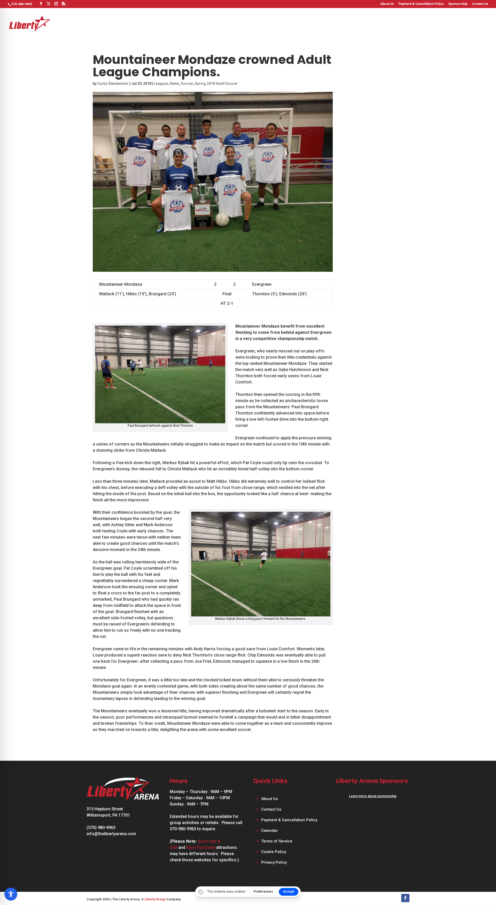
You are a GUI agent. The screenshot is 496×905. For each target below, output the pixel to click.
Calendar (439, 23)
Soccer (187, 83)
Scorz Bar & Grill (408, 23)
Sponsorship (457, 4)
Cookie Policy (273, 851)
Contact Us (480, 4)
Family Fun (370, 23)
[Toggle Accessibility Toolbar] (11, 894)
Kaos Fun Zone (200, 847)
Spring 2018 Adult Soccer (216, 83)
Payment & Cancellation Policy (421, 4)
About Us (387, 4)
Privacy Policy (274, 862)
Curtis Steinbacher (113, 83)
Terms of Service (276, 841)
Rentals (340, 23)
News (174, 83)
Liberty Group (154, 899)
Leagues (312, 23)
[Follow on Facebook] (405, 898)
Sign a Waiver (474, 23)
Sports (285, 23)
